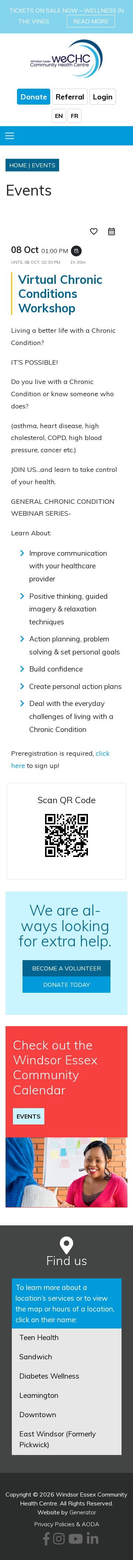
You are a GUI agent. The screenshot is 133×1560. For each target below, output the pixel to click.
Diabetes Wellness (49, 1376)
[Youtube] (74, 1541)
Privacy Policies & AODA (66, 1524)
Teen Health (39, 1337)
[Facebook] (45, 1541)
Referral (69, 96)
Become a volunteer (66, 968)
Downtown (37, 1414)
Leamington (38, 1395)
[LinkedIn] (91, 1541)
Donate (33, 96)
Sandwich (35, 1356)
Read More (91, 21)
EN (59, 115)
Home (18, 165)
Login (103, 96)
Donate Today (66, 984)
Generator (82, 1512)
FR (74, 115)
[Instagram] (58, 1541)
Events (29, 1116)
